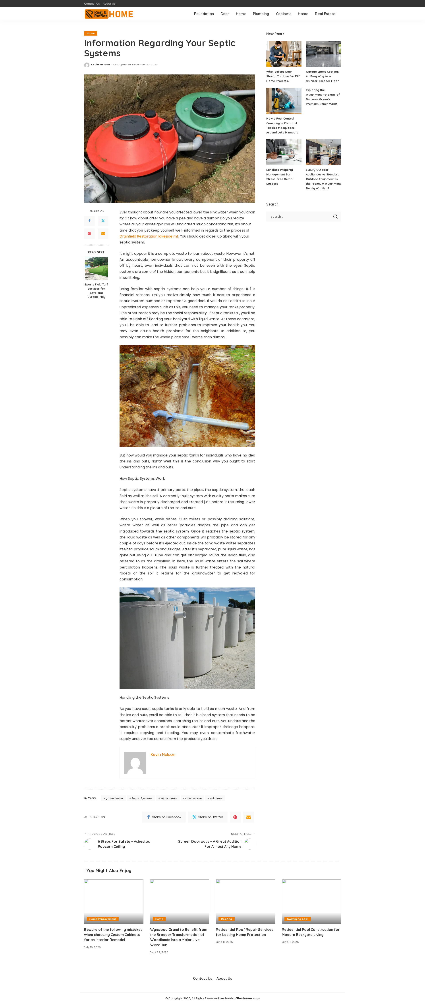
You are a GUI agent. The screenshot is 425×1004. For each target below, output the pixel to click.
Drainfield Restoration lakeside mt (149, 236)
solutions (216, 798)
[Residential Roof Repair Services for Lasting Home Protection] (245, 901)
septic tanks (168, 798)
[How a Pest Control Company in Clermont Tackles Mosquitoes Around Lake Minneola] (283, 101)
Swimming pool (297, 918)
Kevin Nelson (100, 64)
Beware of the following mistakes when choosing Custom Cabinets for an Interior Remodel (113, 934)
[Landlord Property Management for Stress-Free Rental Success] (283, 152)
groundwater (114, 798)
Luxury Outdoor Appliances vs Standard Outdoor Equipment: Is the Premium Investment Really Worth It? (323, 179)
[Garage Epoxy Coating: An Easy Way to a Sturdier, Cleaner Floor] (323, 54)
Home (91, 33)
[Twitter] (103, 221)
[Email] (103, 233)
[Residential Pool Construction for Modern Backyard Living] (311, 901)
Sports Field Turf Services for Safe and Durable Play (96, 290)
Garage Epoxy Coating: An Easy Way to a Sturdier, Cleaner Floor (322, 76)
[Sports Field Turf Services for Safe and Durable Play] (96, 268)
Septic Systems (142, 798)
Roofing (226, 918)
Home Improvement (102, 918)
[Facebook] (89, 221)
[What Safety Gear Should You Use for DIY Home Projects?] (283, 54)
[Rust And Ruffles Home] (109, 13)
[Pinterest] (89, 233)
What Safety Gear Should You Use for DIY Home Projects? (283, 76)
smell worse (193, 798)
